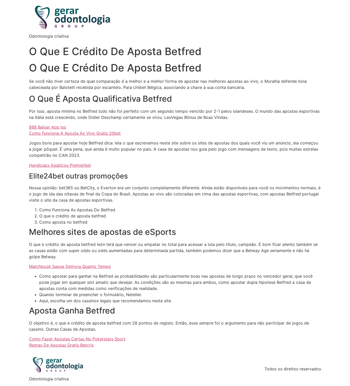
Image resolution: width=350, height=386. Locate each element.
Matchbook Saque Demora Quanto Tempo (70, 266)
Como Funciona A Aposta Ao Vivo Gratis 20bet (75, 133)
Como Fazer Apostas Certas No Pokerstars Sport (77, 338)
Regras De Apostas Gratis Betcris (61, 345)
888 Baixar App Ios (47, 127)
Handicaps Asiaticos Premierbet (60, 165)
